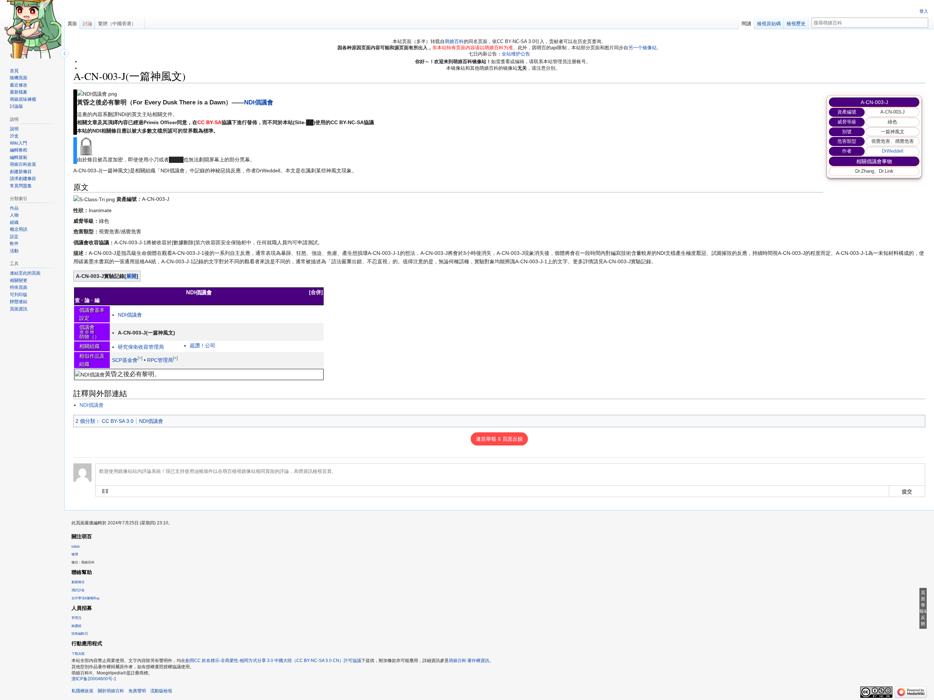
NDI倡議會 (258, 102)
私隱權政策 (82, 690)
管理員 (76, 618)
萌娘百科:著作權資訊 (469, 660)
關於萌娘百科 (111, 690)
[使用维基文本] (105, 491)
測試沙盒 (78, 590)
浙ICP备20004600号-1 (94, 678)
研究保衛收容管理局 (141, 347)
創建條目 (78, 582)
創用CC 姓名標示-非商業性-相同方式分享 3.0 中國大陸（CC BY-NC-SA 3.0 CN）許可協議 (273, 660)
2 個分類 (85, 421)
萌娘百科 (454, 41)
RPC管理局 (160, 360)
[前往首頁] (32, 29)
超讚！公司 (202, 345)
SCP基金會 (125, 360)
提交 (907, 491)
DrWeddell (892, 151)
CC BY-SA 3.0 (118, 421)
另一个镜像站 (642, 47)
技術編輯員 (80, 633)
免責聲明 (137, 690)
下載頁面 (78, 653)
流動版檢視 (161, 690)
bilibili (76, 546)
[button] (131, 276)
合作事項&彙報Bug (85, 598)
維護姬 (76, 626)
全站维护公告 (516, 54)
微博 (75, 554)
